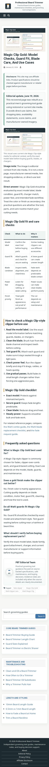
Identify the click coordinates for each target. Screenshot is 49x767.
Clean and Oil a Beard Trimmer (21, 670)
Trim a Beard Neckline (17, 717)
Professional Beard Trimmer (29, 3)
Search (41, 616)
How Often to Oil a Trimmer (19, 675)
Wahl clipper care (12, 591)
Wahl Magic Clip (28, 591)
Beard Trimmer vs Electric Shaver (22, 648)
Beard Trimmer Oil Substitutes (21, 679)
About (24, 750)
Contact (24, 763)
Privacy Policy (24, 757)
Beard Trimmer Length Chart (20, 639)
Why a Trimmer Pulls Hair (18, 684)
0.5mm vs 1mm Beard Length (21, 708)
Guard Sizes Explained (17, 643)
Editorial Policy (24, 753)
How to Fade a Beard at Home (21, 713)
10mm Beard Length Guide (19, 704)
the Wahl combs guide (15, 426)
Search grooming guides (16, 612)
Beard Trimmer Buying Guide (20, 634)
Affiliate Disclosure (24, 760)
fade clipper (18, 588)
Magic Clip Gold (32, 588)
